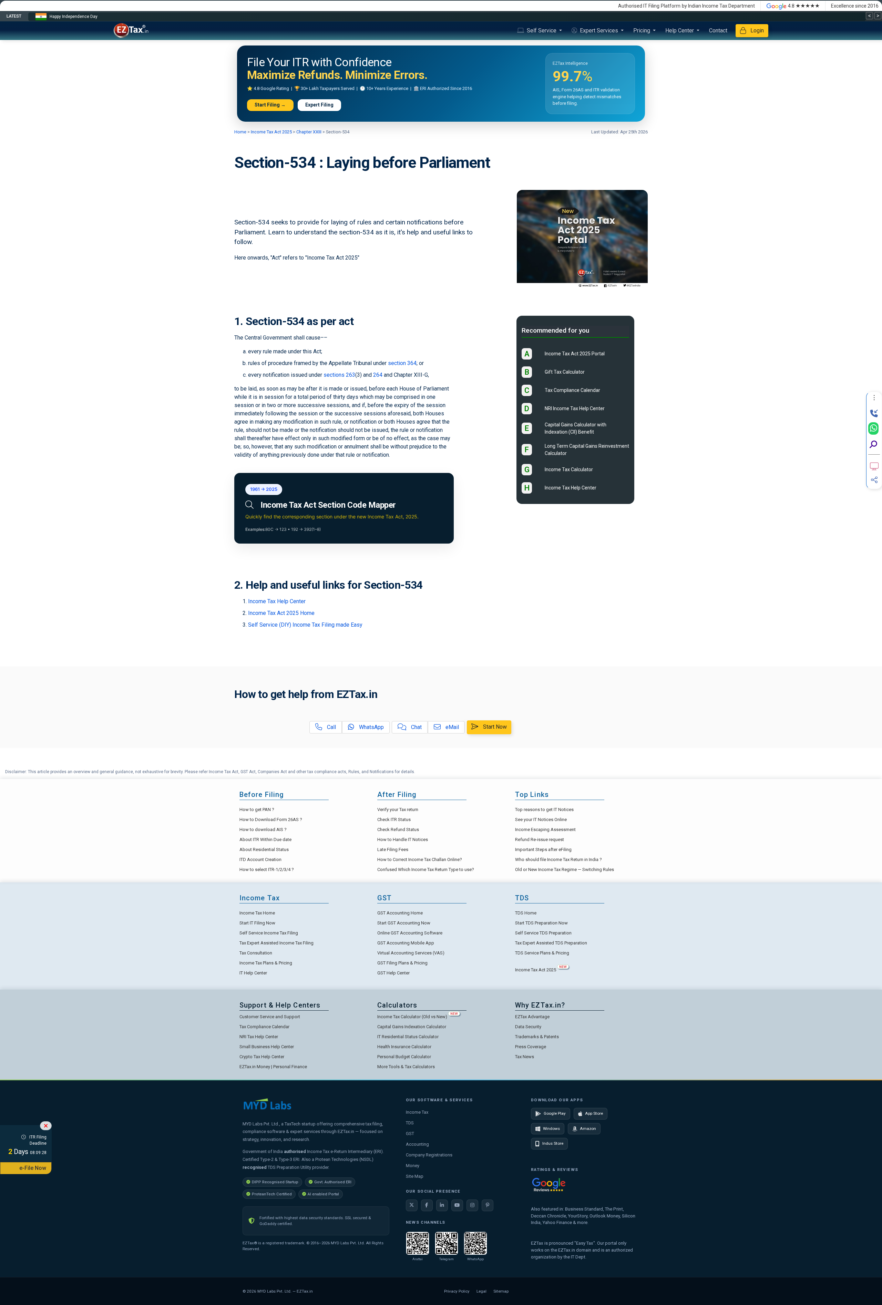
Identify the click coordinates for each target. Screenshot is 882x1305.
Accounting (417, 1144)
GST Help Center (393, 972)
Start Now (494, 727)
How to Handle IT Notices (402, 839)
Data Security (528, 1026)
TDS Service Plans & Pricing (542, 952)
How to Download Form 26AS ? (270, 819)
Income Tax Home (257, 912)
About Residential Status (264, 849)
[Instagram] (472, 1205)
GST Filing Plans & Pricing (402, 962)
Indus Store (552, 1143)
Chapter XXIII (308, 131)
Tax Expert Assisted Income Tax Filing (276, 942)
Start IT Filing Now (257, 922)
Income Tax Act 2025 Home (281, 613)
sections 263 (339, 375)
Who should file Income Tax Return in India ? (558, 859)
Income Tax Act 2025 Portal (575, 354)
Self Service (541, 30)
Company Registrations (429, 1154)
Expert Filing (319, 105)
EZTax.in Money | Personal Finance (273, 1066)
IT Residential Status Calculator (408, 1036)
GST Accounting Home (400, 912)
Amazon (588, 1128)
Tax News (524, 1056)
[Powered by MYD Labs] (267, 1103)
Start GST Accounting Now (403, 922)
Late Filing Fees (392, 849)
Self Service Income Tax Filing (268, 932)
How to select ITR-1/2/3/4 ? (266, 869)
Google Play (555, 1113)
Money (412, 1165)
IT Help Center (253, 972)
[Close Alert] (46, 1125)
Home (240, 131)
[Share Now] (874, 480)
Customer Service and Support (269, 1016)
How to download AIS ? (263, 829)
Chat (416, 727)
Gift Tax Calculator (565, 372)
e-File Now (32, 1168)
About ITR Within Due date (265, 839)
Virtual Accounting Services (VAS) (410, 952)
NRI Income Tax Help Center (575, 409)
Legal (481, 1291)
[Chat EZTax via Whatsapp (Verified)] (873, 428)
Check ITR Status (394, 819)
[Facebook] (427, 1205)
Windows (551, 1128)
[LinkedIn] (442, 1205)
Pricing (642, 30)
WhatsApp (371, 727)
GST (410, 1133)
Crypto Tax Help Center (261, 1056)
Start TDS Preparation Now (541, 922)
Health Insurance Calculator (404, 1046)
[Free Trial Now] (874, 466)
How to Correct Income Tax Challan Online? (419, 859)
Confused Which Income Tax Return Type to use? (425, 869)
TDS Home (525, 912)
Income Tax (417, 1112)
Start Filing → (270, 105)
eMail (451, 727)
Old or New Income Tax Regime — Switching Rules (564, 869)
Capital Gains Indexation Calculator (411, 1026)
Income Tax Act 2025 (271, 131)
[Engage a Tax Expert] (874, 413)
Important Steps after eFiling (543, 849)
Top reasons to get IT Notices (544, 809)
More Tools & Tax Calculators (406, 1066)
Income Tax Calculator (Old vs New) (417, 1016)
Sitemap (501, 1291)
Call (331, 727)
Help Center (680, 30)
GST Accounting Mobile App (405, 942)
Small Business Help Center (266, 1046)
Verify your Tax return (397, 809)
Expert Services (598, 30)
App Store (594, 1113)
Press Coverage (530, 1046)
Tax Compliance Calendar (572, 390)
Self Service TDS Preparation (543, 932)
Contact (718, 30)
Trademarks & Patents (537, 1036)
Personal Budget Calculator (404, 1056)
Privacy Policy (457, 1291)
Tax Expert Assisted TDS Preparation (551, 942)
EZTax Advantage (532, 1016)
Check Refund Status (398, 829)
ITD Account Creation (260, 859)
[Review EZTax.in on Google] (549, 1184)
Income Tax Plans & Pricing (265, 962)
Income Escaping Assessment (545, 829)
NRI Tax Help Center (258, 1036)
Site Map (414, 1176)
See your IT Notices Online (541, 819)
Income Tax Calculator (569, 470)
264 (377, 375)
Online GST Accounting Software (409, 932)
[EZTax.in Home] (133, 30)
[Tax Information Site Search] (873, 444)
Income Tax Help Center (277, 601)
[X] (412, 1205)
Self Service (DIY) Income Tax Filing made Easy (305, 624)
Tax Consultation (255, 952)
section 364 (402, 363)
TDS (410, 1122)
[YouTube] (457, 1205)
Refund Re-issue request (539, 839)
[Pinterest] (487, 1205)
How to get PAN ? (256, 809)
